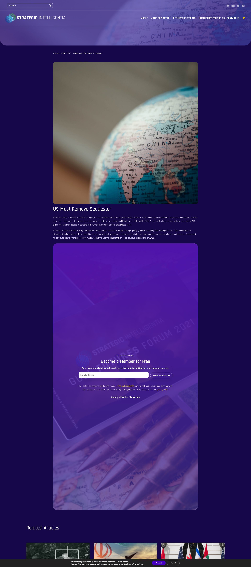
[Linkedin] (228, 6)
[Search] (50, 5)
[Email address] (114, 375)
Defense (78, 53)
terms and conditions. (125, 386)
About (144, 18)
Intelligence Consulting (212, 18)
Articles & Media (160, 18)
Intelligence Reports (184, 18)
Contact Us (233, 18)
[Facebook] (243, 6)
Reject (173, 563)
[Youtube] (233, 6)
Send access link (161, 375)
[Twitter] (238, 6)
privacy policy (163, 389)
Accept (159, 563)
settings (140, 564)
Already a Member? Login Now (125, 397)
